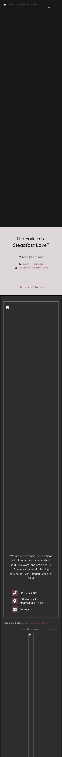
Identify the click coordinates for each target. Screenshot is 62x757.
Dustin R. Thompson (33, 263)
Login (22, 629)
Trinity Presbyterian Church (35, 623)
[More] (55, 7)
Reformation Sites (49, 629)
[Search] (49, 7)
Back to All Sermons (33, 287)
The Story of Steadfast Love (33, 267)
